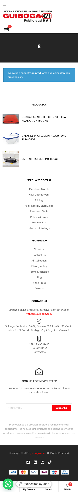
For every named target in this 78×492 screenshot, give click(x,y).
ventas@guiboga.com (39, 313)
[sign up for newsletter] (39, 371)
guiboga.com (37, 452)
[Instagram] (42, 462)
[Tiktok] (50, 462)
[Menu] (7, 4)
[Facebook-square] (28, 462)
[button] (8, 484)
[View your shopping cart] (6, 28)
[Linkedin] (35, 462)
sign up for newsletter (39, 381)
